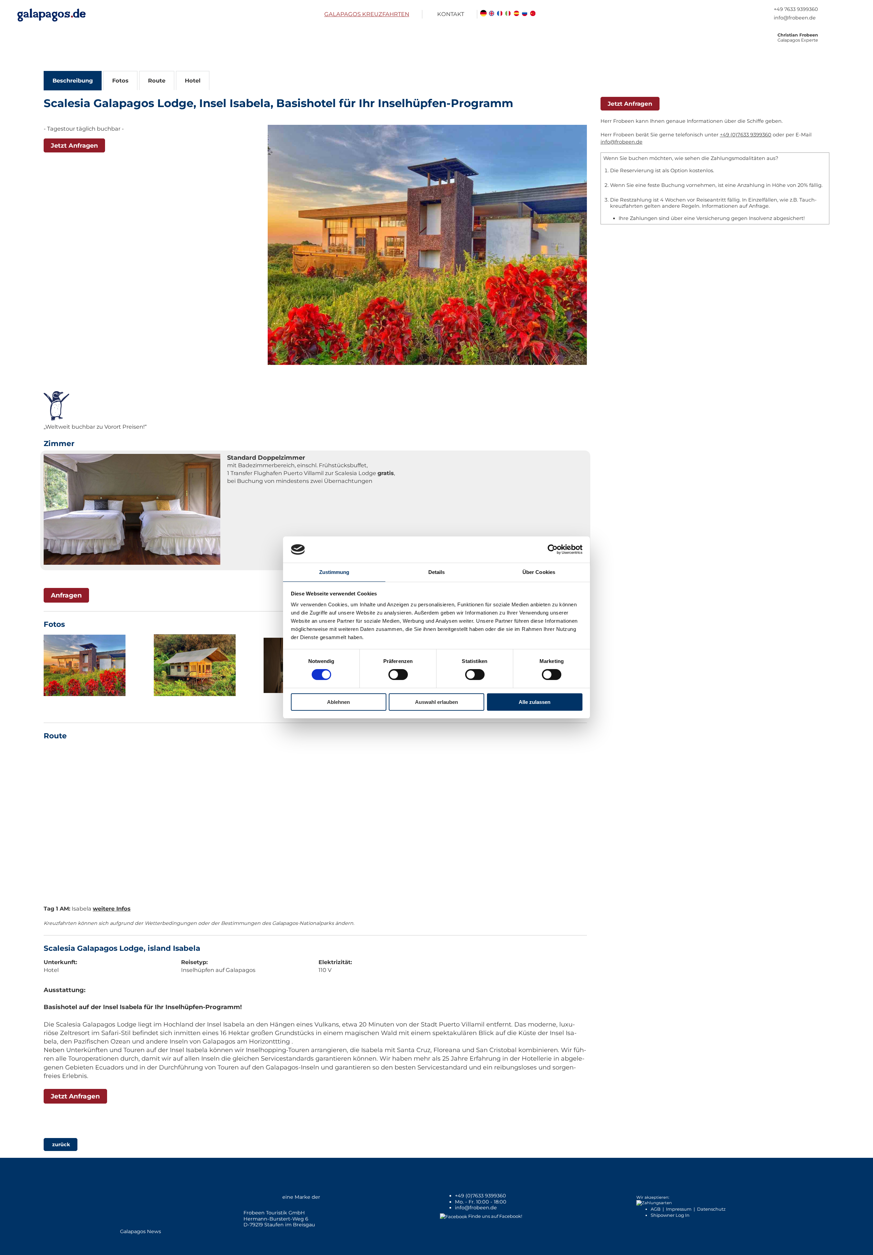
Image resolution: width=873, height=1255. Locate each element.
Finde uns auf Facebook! (495, 1216)
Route (156, 80)
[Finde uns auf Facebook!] (453, 1216)
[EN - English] (491, 14)
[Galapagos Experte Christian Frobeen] (838, 44)
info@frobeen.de (795, 18)
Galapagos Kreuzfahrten (366, 14)
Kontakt (450, 14)
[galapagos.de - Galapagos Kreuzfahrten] (51, 15)
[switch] (398, 674)
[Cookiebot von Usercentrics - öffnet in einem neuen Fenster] (552, 549)
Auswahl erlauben (436, 702)
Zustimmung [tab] (334, 572)
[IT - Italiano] (508, 14)
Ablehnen (338, 702)
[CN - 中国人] (533, 14)
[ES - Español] (516, 14)
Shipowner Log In (670, 1215)
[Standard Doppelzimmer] (132, 510)
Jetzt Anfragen (74, 145)
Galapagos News (140, 1231)
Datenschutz (711, 1209)
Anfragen (66, 595)
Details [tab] (436, 572)
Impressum (679, 1209)
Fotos (120, 80)
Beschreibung (73, 80)
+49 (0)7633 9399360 (745, 135)
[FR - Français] (500, 14)
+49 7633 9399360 (796, 9)
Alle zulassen (534, 702)
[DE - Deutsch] (483, 14)
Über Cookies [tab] (538, 572)
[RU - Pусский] (524, 14)
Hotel (193, 80)
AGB (656, 1209)
